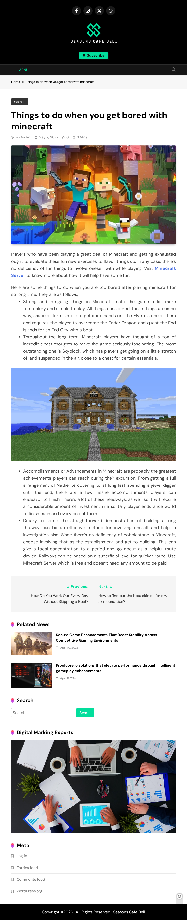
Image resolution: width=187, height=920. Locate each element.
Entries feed (27, 867)
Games (19, 102)
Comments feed (31, 879)
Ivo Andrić (23, 137)
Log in (22, 855)
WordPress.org (29, 891)
